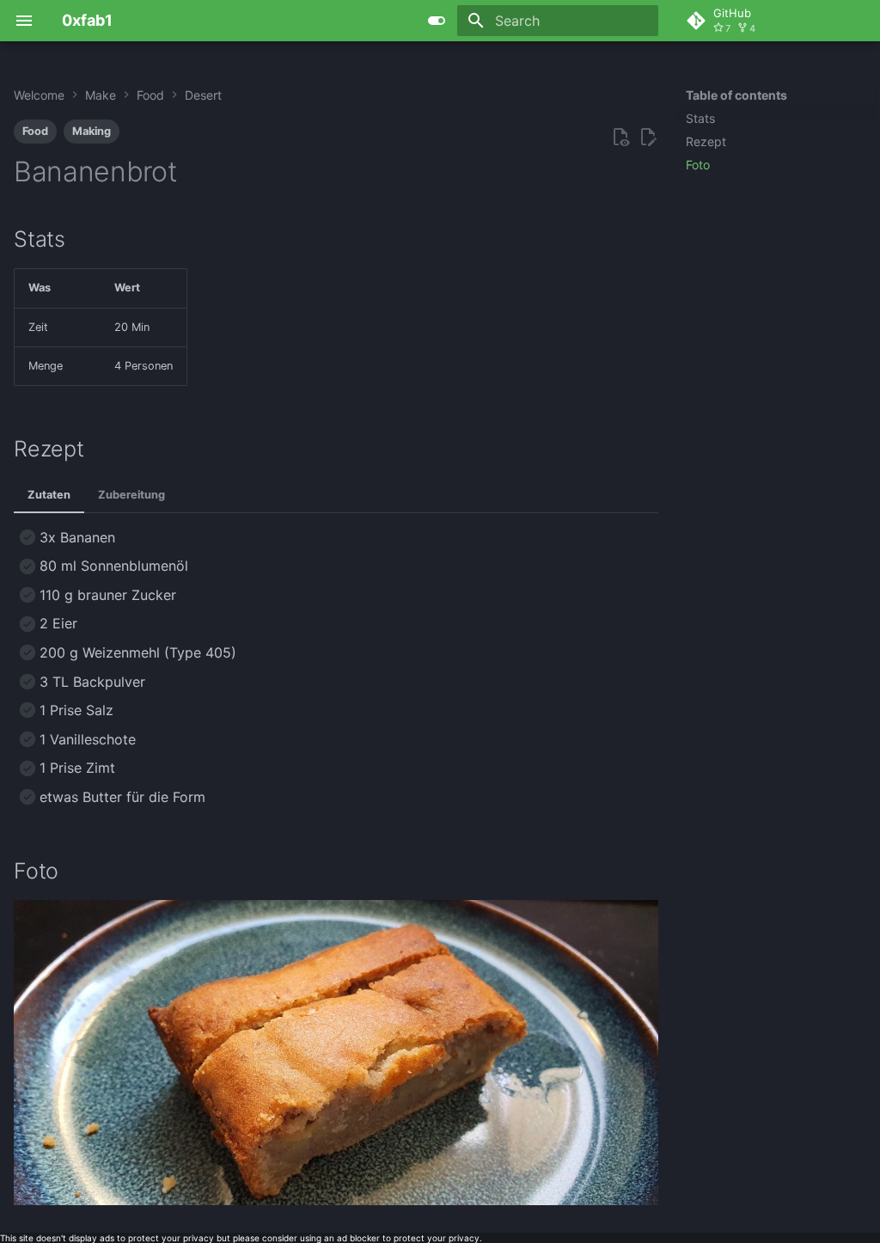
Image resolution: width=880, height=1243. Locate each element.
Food (35, 131)
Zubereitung (131, 494)
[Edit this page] (648, 137)
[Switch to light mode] (436, 20)
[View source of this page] (620, 137)
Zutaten (49, 494)
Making (91, 131)
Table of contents (736, 95)
